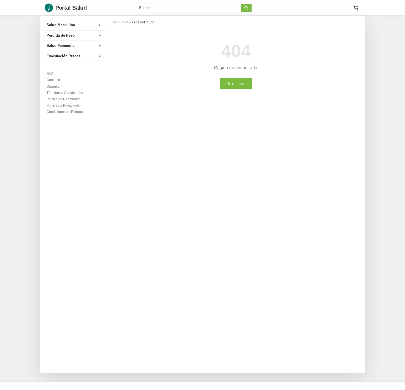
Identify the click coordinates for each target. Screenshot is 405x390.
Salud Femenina (74, 46)
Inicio (116, 22)
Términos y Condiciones (65, 93)
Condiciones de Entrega (65, 112)
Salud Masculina (74, 25)
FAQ (50, 73)
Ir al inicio (236, 83)
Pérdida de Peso (74, 35)
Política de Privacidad (63, 105)
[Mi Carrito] (356, 8)
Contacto (53, 80)
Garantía (53, 86)
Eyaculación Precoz (74, 56)
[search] (246, 8)
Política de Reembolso (63, 99)
